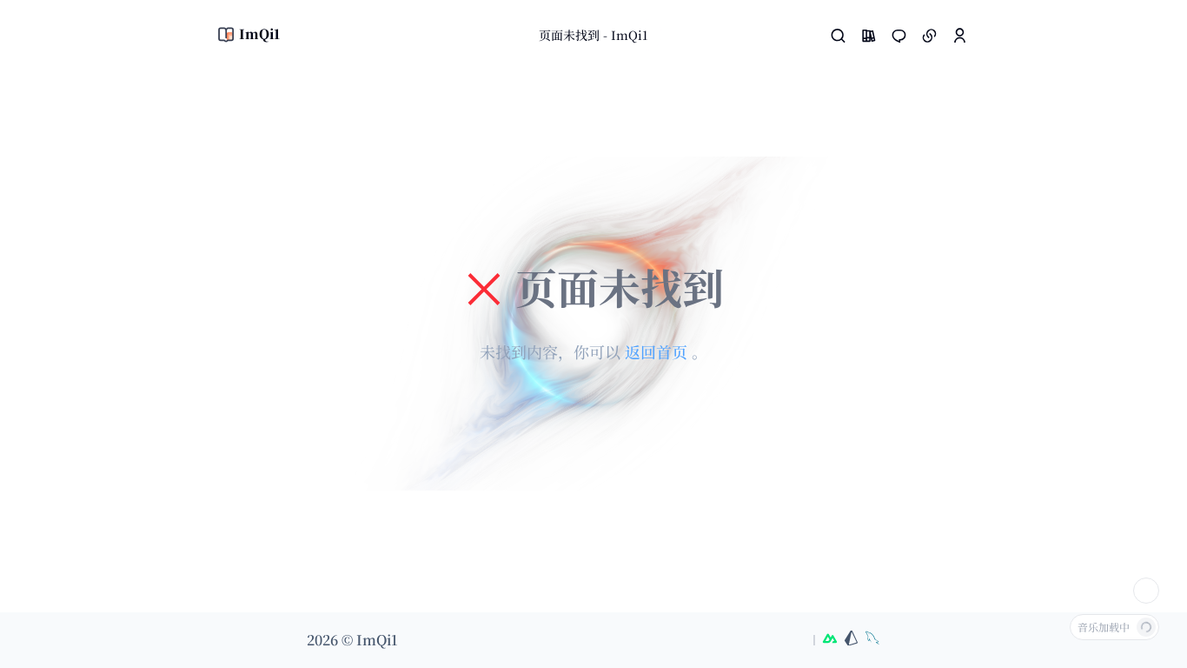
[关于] (960, 35)
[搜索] (838, 35)
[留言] (899, 35)
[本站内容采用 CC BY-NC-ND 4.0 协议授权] (775, 640)
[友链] (929, 35)
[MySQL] (872, 640)
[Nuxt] (830, 640)
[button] (868, 35)
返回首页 (658, 351)
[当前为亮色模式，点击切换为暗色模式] (1146, 591)
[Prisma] (851, 640)
